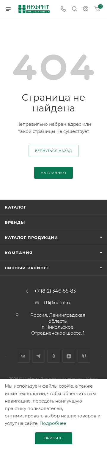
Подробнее (53, 423)
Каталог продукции (31, 237)
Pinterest (84, 356)
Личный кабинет (27, 267)
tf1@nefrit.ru (58, 302)
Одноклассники (53, 356)
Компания (18, 252)
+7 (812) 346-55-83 (55, 291)
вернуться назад (53, 151)
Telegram (38, 356)
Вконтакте (23, 356)
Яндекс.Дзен (68, 356)
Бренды (15, 222)
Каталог (15, 207)
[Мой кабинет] (85, 9)
